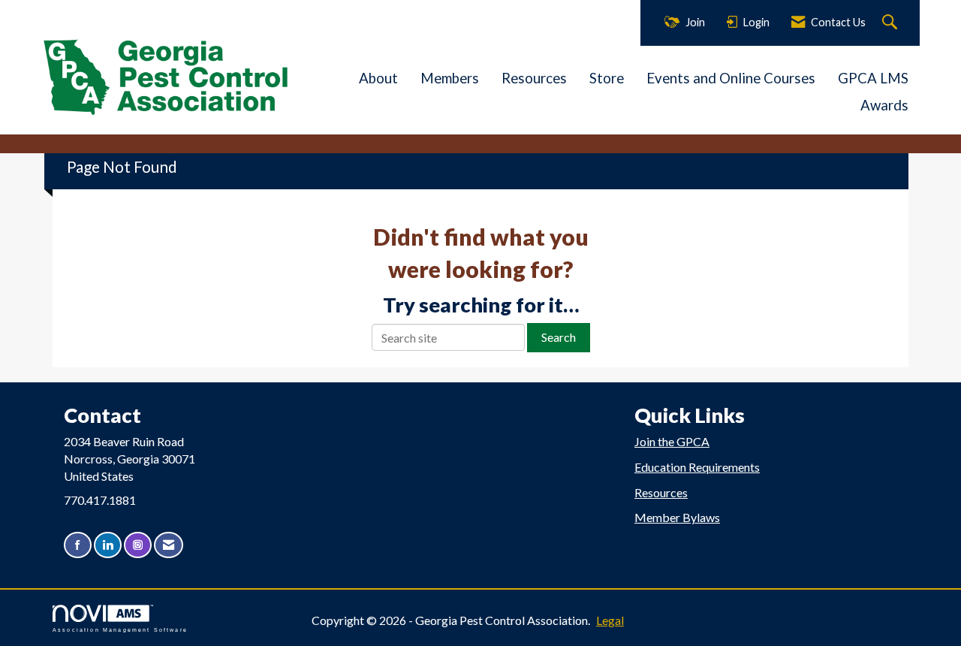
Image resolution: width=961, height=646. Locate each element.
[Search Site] (891, 23)
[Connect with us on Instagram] (138, 545)
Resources (534, 78)
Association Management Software (120, 629)
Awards (884, 105)
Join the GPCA (671, 441)
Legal (610, 620)
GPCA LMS (873, 78)
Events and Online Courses (730, 78)
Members (449, 78)
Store (606, 78)
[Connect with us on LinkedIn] (108, 545)
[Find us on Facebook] (78, 545)
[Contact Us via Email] (168, 545)
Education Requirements (697, 467)
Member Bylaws (677, 517)
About (378, 78)
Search (558, 337)
